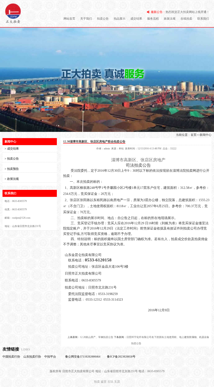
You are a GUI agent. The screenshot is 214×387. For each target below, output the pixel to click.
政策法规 (170, 18)
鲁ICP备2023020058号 (121, 356)
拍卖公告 (103, 18)
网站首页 (69, 18)
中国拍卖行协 (11, 356)
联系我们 (203, 18)
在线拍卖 (186, 18)
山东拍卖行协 (32, 356)
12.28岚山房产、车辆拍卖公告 (96, 337)
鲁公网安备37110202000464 (82, 356)
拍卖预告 (13, 168)
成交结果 (136, 18)
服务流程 (153, 18)
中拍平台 (50, 356)
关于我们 (86, 18)
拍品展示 (119, 18)
